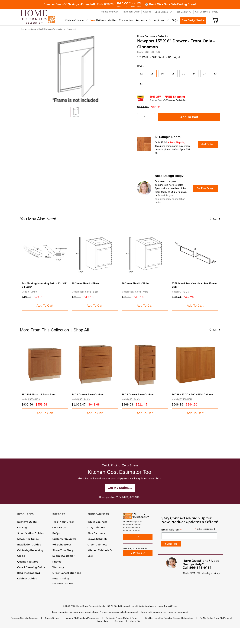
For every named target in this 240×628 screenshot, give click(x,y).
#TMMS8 (32, 292)
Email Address (188, 530)
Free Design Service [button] (193, 20)
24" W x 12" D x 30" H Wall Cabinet (192, 394)
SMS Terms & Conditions (62, 583)
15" (152, 73)
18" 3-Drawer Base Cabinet (138, 394)
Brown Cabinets (97, 539)
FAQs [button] (174, 20)
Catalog (22, 527)
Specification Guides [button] (30, 533)
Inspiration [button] (159, 20)
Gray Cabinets (96, 527)
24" (194, 73)
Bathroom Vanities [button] (103, 20)
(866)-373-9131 (132, 497)
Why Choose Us (62, 544)
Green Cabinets (97, 544)
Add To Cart (189, 117)
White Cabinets (97, 521)
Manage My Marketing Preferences (82, 618)
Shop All (81, 330)
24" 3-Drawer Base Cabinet (88, 394)
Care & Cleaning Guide (31, 567)
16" (163, 73)
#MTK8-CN (183, 292)
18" (173, 73)
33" (142, 83)
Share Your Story (62, 550)
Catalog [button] (147, 11)
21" (184, 73)
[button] (215, 20)
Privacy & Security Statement (24, 618)
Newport (71, 29)
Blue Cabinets (96, 533)
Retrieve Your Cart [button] (109, 11)
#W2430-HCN (185, 399)
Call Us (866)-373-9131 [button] (206, 11)
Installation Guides (29, 544)
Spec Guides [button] (161, 12)
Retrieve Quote (27, 521)
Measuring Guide (28, 539)
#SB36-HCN (34, 399)
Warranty (58, 567)
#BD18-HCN (134, 399)
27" (205, 73)
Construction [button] (126, 20)
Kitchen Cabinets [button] (74, 20)
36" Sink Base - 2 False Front (39, 394)
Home (23, 29)
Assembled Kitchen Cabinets (46, 29)
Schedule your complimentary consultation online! (170, 199)
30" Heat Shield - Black (85, 283)
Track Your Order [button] (131, 11)
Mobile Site (135, 621)
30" (215, 73)
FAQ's (56, 533)
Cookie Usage (52, 618)
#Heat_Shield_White (138, 292)
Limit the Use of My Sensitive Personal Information (169, 618)
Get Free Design (205, 188)
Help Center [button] (181, 12)
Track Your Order (63, 521)
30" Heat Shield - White (135, 283)
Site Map (119, 621)
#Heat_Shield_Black (88, 292)
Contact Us (59, 527)
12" (142, 73)
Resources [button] (141, 20)
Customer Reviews (64, 539)
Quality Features (27, 561)
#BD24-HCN (84, 399)
